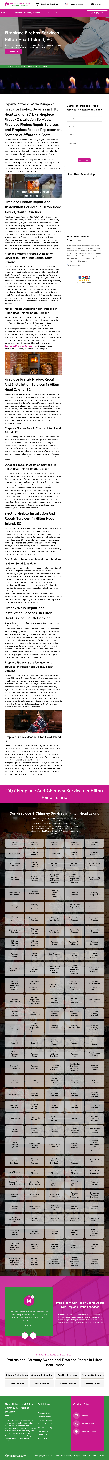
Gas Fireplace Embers (94, 1054)
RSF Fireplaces (14, 1094)
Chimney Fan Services (95, 931)
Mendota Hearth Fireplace (54, 1118)
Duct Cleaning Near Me (34, 1207)
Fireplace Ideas (14, 1207)
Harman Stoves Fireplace (34, 1106)
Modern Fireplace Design (14, 1054)
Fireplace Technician (94, 1207)
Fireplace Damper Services (74, 1001)
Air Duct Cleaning (34, 1172)
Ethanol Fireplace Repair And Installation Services (74, 969)
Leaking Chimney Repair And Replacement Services (34, 1028)
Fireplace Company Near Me (14, 1219)
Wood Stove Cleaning (94, 1219)
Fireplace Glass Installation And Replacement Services (34, 985)
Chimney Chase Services (54, 919)
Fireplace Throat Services (14, 1014)
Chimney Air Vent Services (14, 1067)
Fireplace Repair (54, 864)
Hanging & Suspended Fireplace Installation (94, 1232)
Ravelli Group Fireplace (54, 1146)
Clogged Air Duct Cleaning (34, 1183)
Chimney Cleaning (34, 843)
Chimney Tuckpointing (95, 894)
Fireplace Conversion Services (74, 1232)
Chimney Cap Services (34, 919)
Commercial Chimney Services (54, 1014)
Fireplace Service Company (54, 1183)
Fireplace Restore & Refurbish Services (34, 1262)
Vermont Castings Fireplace (94, 1094)
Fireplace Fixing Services (34, 1232)
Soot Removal (54, 853)
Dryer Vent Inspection (94, 1172)
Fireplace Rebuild (14, 955)
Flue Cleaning (14, 853)
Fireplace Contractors (94, 943)
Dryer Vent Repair (34, 1195)
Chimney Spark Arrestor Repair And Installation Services (54, 879)
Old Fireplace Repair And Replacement (74, 907)
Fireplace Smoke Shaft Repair (34, 894)
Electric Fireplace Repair (74, 955)
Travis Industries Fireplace (74, 1131)
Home (4, 13)
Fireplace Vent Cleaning (74, 943)
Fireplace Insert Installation (14, 1161)
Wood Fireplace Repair (34, 955)
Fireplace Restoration (14, 878)
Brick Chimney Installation (94, 878)
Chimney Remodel (74, 1246)
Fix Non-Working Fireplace (34, 879)
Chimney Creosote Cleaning (34, 864)
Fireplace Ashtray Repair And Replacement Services (94, 985)
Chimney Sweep (14, 843)
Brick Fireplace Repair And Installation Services (14, 1262)
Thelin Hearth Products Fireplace (34, 1146)
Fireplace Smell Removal (14, 1042)
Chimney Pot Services (75, 931)
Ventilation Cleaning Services (34, 1246)
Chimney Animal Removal (74, 1146)
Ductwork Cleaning (75, 1207)
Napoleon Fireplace (54, 1094)
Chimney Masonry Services (34, 943)
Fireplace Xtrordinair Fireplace (94, 1118)
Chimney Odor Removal (34, 1042)
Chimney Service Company (74, 1183)
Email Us (98, 4)
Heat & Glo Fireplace (14, 1106)
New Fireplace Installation (94, 864)
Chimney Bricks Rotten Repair (74, 1028)
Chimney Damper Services (34, 931)
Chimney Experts (14, 1195)
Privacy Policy (43, 1438)
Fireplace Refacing (74, 894)
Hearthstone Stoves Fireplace (95, 1131)
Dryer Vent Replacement (54, 1195)
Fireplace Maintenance (34, 1219)
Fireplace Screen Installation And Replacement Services (94, 1146)
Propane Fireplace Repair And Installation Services (14, 985)
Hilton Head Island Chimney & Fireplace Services (69, 1456)
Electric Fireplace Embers (74, 1054)
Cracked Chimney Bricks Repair (94, 1028)
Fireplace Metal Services (14, 1001)
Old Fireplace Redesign (74, 1042)
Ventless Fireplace (54, 1232)
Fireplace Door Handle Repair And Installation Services (74, 985)
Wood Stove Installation (74, 1219)
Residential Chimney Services (74, 1014)
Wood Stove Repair (54, 1219)
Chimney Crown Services (14, 919)
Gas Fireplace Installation (14, 969)
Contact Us (52, 13)
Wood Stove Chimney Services (14, 1232)
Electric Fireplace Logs (34, 1014)
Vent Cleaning (14, 1172)
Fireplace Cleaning (94, 843)
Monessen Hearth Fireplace (35, 1131)
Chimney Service (54, 843)
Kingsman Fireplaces (75, 1081)
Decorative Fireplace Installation (94, 1195)
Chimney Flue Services (94, 919)
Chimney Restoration (14, 907)
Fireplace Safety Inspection (74, 1195)
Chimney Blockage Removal (34, 907)
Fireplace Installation (74, 864)
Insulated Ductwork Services (95, 1246)
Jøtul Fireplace (14, 1118)
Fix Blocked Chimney (14, 1028)
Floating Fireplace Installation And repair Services (74, 1261)
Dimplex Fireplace (74, 1106)
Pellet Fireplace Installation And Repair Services (74, 1067)
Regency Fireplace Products (94, 1067)
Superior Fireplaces (15, 1081)
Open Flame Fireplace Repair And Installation (14, 1246)
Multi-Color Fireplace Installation (54, 1067)
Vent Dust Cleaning (74, 1172)
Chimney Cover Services (74, 919)
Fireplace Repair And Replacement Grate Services (34, 1000)
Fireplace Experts (94, 1183)
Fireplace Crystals (34, 1067)
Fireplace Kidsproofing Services (75, 1161)
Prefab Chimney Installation (54, 1161)
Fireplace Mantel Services (94, 1262)
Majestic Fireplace (74, 1094)
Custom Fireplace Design (34, 1054)
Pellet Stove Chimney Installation (54, 1054)
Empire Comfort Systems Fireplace (14, 1146)
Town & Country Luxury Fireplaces (55, 1081)
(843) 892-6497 (97, 13)
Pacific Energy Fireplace (34, 1119)
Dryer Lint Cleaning (54, 1172)
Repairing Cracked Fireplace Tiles (54, 1028)
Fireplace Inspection (54, 907)
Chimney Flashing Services (14, 943)
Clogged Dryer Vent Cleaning (14, 1183)
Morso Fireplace (54, 1131)
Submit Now (84, 160)
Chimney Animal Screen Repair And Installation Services (74, 879)
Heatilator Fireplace (35, 1094)
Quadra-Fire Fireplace (95, 1106)
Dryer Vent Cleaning (94, 1161)
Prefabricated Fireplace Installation (94, 969)
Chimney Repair (74, 853)
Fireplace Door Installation (54, 985)
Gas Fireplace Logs (94, 1001)
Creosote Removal (34, 853)
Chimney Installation (94, 853)
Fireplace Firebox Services (54, 1001)
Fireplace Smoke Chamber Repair (54, 894)
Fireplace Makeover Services (54, 1246)
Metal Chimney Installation (14, 894)
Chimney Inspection (74, 843)
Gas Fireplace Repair (54, 955)
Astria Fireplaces (95, 1081)
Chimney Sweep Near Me (55, 1207)
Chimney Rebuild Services (34, 1161)
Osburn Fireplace (54, 1106)
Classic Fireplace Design (94, 1042)
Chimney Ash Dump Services (54, 931)
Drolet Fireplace (14, 1131)
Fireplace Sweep (54, 943)
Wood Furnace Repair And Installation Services (54, 969)
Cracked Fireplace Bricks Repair (54, 1262)
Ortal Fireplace (74, 1118)
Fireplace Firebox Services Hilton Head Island (29, 66)
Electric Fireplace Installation (34, 969)
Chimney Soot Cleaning (14, 864)
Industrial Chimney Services (94, 1014)
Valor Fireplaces (35, 1081)
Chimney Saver (94, 907)
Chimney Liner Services (14, 931)
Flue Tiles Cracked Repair (54, 1042)
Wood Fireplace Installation (94, 955)
